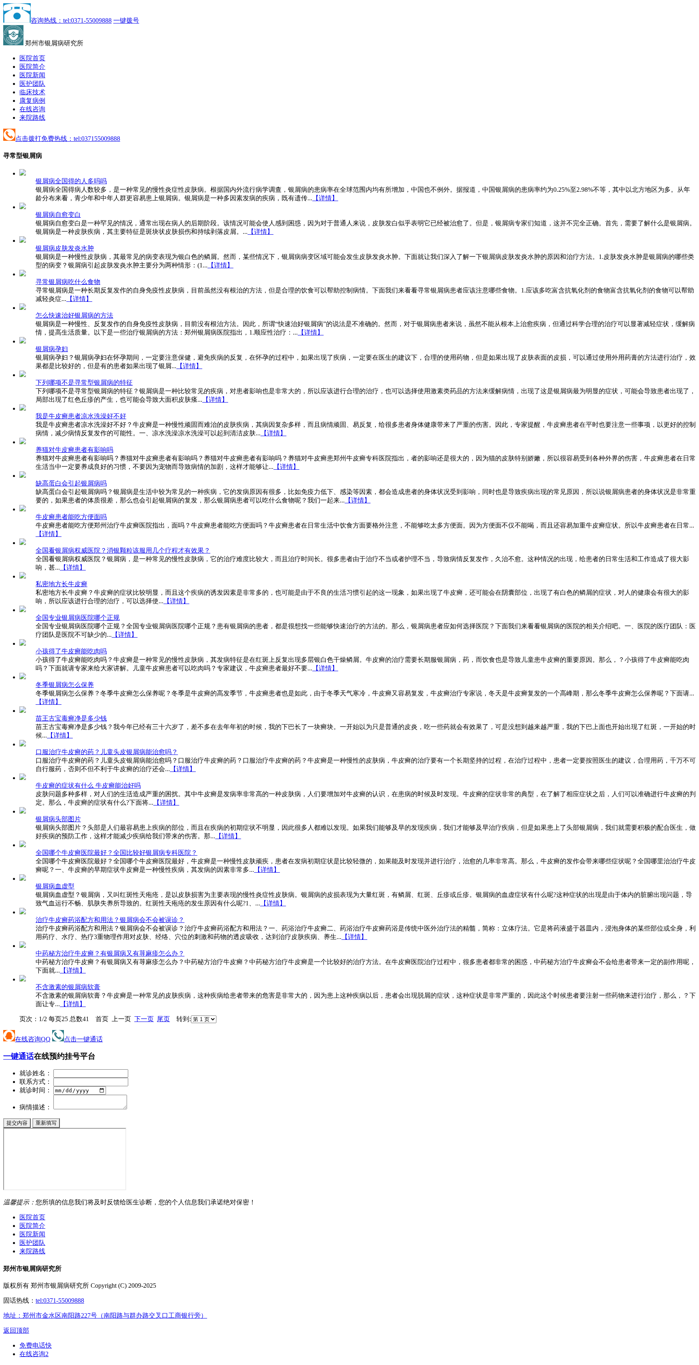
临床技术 (32, 92)
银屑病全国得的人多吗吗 (71, 181)
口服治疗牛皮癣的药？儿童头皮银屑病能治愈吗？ (107, 751)
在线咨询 (32, 109)
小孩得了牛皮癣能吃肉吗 (71, 651)
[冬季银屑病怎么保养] (22, 677)
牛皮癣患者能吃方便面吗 (71, 516)
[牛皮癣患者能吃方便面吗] (22, 509)
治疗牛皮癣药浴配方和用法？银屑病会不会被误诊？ (110, 919)
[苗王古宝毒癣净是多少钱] (22, 710)
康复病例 (32, 100)
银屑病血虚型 (55, 886)
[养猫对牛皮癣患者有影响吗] (22, 442)
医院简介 (32, 66)
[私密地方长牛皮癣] (22, 576)
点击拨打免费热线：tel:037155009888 (67, 138)
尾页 (163, 1018)
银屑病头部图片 (58, 819)
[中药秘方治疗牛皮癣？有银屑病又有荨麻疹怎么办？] (22, 945)
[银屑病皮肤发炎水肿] (22, 240)
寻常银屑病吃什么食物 (68, 281)
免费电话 (35, 1345)
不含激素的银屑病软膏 (68, 986)
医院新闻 (32, 75)
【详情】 (325, 198)
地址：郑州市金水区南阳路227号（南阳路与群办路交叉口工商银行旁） (105, 1315)
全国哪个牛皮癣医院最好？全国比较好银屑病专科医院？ (116, 852)
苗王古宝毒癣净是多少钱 (71, 718)
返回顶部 (16, 1330)
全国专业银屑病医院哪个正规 (78, 617)
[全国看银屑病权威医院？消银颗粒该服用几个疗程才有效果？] (22, 542)
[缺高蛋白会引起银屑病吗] (22, 475)
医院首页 (32, 58)
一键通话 (18, 1056)
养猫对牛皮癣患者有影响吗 (74, 449)
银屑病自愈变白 (58, 214)
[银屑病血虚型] (22, 878)
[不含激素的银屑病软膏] (22, 979)
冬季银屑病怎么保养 (65, 684)
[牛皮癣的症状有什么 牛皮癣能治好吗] (22, 777)
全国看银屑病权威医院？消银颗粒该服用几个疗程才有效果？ (123, 550)
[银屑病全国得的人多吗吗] (22, 173)
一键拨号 (126, 20)
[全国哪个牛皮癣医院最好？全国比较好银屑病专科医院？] (22, 844)
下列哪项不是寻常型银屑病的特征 (84, 382)
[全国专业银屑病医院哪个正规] (22, 609)
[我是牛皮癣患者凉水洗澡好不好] (22, 408)
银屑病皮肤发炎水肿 (65, 248)
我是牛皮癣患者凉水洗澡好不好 (81, 416)
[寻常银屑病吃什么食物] (22, 274)
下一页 (144, 1018)
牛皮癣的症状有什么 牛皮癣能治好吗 (88, 785)
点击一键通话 (83, 1039)
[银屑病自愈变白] (22, 206)
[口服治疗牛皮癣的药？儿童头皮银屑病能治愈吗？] (22, 744)
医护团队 (32, 83)
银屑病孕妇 (52, 348)
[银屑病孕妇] (22, 341)
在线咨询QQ (33, 1039)
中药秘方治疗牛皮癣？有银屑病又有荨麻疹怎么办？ (110, 953)
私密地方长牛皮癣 (61, 584)
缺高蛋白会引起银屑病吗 (71, 483)
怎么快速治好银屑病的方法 (74, 315)
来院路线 (32, 117)
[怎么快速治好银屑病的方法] (22, 307)
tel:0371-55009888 (60, 1300)
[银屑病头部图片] (22, 811)
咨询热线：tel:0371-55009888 (71, 20)
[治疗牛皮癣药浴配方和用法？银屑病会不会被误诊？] (22, 912)
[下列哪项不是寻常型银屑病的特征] (22, 374)
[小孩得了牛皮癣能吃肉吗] (22, 643)
